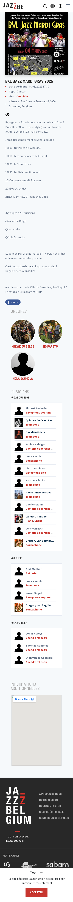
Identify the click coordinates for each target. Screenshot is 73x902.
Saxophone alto (36, 473)
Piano (29, 521)
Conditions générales (54, 817)
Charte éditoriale (51, 811)
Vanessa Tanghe (36, 516)
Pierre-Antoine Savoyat (41, 492)
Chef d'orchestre (36, 638)
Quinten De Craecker (39, 420)
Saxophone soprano (39, 412)
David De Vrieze (35, 432)
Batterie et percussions (41, 448)
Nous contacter (50, 805)
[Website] (7, 114)
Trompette (33, 485)
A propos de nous (50, 793)
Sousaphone (34, 460)
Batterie (31, 573)
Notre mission (48, 799)
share (14, 302)
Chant (38, 521)
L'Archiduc (22, 96)
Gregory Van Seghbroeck (41, 541)
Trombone (32, 424)
